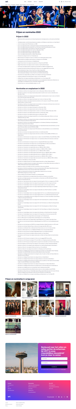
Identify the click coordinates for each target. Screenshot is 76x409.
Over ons (9, 4)
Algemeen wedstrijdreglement (33, 385)
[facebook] (56, 397)
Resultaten (17, 4)
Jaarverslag (30, 388)
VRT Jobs (9, 388)
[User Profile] (61, 1)
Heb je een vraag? (68, 1)
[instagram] (59, 397)
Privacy (6, 405)
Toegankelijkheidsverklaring (54, 386)
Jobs (63, 1)
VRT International (11, 390)
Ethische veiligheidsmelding (20, 402)
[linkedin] (62, 397)
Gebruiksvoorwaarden (8, 404)
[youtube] (67, 397)
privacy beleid (63, 369)
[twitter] (64, 397)
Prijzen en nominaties (23, 4)
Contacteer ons (10, 385)
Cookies (6, 402)
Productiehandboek (32, 392)
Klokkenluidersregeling (19, 404)
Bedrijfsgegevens (52, 385)
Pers (8, 386)
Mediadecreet (30, 390)
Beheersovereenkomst (32, 386)
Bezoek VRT (41, 1)
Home (25, 1)
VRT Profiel (51, 388)
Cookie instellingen (19, 405)
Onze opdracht (13, 4)
